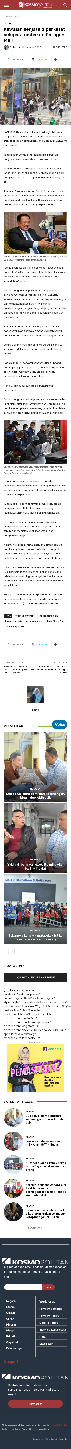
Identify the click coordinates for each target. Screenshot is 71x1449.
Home (7, 16)
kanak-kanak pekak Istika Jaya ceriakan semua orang (35, 937)
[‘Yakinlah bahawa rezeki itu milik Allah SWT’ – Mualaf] (35, 838)
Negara (35, 788)
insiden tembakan (48, 615)
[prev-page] (6, 951)
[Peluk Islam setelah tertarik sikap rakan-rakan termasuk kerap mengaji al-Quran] (13, 1212)
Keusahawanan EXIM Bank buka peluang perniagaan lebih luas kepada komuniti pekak (46, 1190)
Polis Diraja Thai (55, 621)
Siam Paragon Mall (15, 626)
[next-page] (12, 951)
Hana (16, 47)
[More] (55, 59)
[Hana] (7, 47)
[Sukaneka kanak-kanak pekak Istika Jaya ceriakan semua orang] (35, 909)
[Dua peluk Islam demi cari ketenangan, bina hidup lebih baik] (35, 767)
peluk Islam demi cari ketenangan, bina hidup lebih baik (35, 795)
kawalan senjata (13, 621)
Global (16, 16)
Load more (34, 1228)
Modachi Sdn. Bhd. (59, 1425)
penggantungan (34, 621)
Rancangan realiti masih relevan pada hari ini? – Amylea (19, 669)
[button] (6, 5)
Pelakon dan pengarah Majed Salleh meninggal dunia (52, 669)
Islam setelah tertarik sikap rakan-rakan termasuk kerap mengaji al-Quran (45, 1214)
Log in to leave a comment (35, 977)
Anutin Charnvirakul (25, 615)
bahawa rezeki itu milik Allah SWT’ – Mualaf (35, 866)
